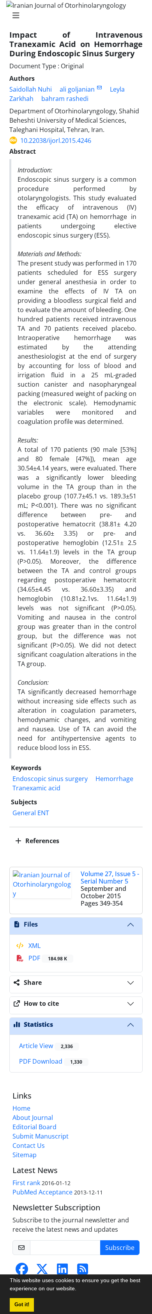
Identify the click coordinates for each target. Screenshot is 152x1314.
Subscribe (119, 1247)
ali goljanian (77, 89)
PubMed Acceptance (42, 1192)
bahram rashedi (64, 98)
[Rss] (82, 1271)
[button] (79, 1289)
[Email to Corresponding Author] (99, 87)
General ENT (30, 813)
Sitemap (24, 1155)
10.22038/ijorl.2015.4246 (55, 140)
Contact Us (28, 1145)
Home (21, 1108)
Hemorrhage (114, 778)
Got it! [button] (21, 1304)
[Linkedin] (62, 1271)
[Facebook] (21, 1271)
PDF (47, 958)
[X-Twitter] (42, 1271)
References (41, 841)
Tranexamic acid (36, 788)
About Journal (32, 1117)
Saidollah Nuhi (30, 89)
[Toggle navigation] (73, 15)
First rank (26, 1183)
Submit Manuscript (40, 1136)
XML (34, 945)
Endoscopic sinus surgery (50, 778)
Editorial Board (34, 1127)
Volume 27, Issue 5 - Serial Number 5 (110, 877)
